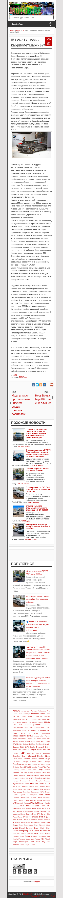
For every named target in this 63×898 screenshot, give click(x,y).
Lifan (27, 797)
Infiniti (32, 784)
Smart (36, 828)
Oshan (43, 814)
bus (44, 750)
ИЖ (14, 716)
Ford (48, 767)
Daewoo (27, 759)
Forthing (15, 770)
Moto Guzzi (41, 808)
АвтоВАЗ (16, 711)
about (30, 735)
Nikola (36, 811)
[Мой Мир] (44, 384)
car (25, 377)
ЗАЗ (48, 714)
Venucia (22, 839)
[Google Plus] (51, 384)
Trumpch (34, 836)
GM (21, 773)
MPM (48, 808)
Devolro (33, 761)
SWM (48, 831)
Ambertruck (22, 738)
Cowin (15, 759)
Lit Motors (46, 797)
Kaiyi (28, 789)
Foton (29, 770)
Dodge (47, 761)
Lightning (33, 797)
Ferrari (40, 767)
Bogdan (32, 747)
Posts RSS (35, 896)
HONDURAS (45, 778)
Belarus (26, 744)
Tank (14, 833)
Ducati (27, 764)
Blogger (36, 882)
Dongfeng (17, 764)
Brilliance (26, 750)
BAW (15, 744)
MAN (14, 803)
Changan (46, 753)
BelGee (32, 744)
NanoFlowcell (28, 811)
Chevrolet (32, 756)
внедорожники (37, 714)
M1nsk (39, 800)
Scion (21, 825)
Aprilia (39, 738)
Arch (48, 738)
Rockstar (47, 820)
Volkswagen (23, 842)
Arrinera (15, 741)
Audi (32, 741)
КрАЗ (23, 719)
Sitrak (48, 825)
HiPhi (32, 778)
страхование (39, 727)
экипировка (46, 733)
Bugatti (33, 750)
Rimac (40, 820)
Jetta (15, 789)
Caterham (30, 753)
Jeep (37, 786)
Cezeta (38, 753)
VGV (42, 839)
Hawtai (47, 775)
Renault (27, 819)
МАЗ (48, 719)
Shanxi (31, 825)
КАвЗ (24, 716)
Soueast (15, 831)
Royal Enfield (35, 822)
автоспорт (26, 711)
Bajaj (48, 741)
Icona (27, 784)
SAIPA (47, 822)
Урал (15, 733)
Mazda (34, 803)
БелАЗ (15, 714)
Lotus (27, 800)
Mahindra (46, 800)
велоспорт (26, 714)
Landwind (16, 797)
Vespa (37, 839)
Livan (14, 800)
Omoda (29, 814)
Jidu (24, 789)
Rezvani (34, 820)
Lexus (22, 797)
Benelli (41, 744)
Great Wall (46, 773)
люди (44, 719)
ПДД (20, 725)
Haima (15, 775)
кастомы (39, 716)
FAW (27, 767)
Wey (43, 842)
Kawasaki (35, 789)
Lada (15, 794)
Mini (48, 806)
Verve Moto (30, 839)
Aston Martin (24, 741)
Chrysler (40, 756)
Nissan (43, 811)
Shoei (36, 825)
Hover (31, 781)
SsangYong (23, 831)
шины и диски (29, 733)
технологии (17, 730)
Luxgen (33, 800)
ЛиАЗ (39, 719)
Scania (15, 825)
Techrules (30, 833)
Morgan (28, 808)
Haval (42, 775)
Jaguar (31, 786)
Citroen (47, 756)
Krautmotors (35, 792)
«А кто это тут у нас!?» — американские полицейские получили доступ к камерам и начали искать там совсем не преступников (38, 652)
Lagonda (23, 795)
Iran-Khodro (39, 784)
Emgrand (33, 764)
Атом (48, 711)
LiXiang (21, 800)
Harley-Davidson (32, 775)
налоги (40, 722)
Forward (22, 770)
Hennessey (17, 778)
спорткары (28, 727)
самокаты (47, 725)
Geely (40, 770)
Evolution (16, 767)
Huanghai (39, 781)
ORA (38, 814)
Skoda (15, 828)
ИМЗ (18, 716)
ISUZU (47, 784)
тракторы (25, 730)
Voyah (38, 842)
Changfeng (16, 756)
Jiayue (20, 789)
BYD (48, 750)
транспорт (34, 730)
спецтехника (18, 727)
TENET (36, 833)
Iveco (15, 786)
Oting (48, 814)
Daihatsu (34, 759)
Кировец (47, 716)
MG (43, 806)
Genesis (16, 773)
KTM (42, 792)
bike (22, 747)
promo (42, 816)
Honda (37, 778)
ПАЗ (14, 725)
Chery (24, 756)
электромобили (19, 736)
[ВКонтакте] (33, 384)
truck (27, 836)
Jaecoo (25, 786)
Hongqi (15, 781)
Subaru (36, 831)
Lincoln (40, 797)
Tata (18, 833)
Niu (49, 811)
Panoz (20, 817)
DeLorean (16, 761)
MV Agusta (17, 811)
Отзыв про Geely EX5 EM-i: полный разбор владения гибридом (37, 599)
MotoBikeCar (28, 894)
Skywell (22, 828)
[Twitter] (37, 384)
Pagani (15, 817)
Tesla (42, 833)
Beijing (20, 744)
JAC (19, 786)
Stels (31, 831)
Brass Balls (17, 750)
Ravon (19, 820)
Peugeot (26, 817)
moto (34, 808)
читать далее (24, 446)
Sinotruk (42, 825)
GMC (26, 773)
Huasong (47, 781)
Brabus (47, 747)
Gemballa (47, 770)
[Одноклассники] (40, 384)
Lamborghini (32, 795)
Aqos (44, 738)
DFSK (40, 761)
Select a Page (17, 24)
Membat (47, 803)
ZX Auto (32, 845)
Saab (42, 822)
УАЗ (48, 730)
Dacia (20, 759)
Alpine (15, 738)
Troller (21, 836)
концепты (17, 719)
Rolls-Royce (17, 822)
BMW (21, 377)
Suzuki (43, 831)
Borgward (40, 747)
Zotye (27, 845)
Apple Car (31, 738)
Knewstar (47, 789)
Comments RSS (48, 896)
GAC (34, 770)
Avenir (38, 741)
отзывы (47, 722)
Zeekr (22, 845)
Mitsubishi (17, 808)
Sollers (48, 828)
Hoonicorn (23, 781)
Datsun (41, 759)
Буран (20, 714)
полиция (28, 725)
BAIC (43, 741)
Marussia (20, 803)
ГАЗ (45, 714)
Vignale (47, 839)
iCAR (22, 784)
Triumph (15, 836)
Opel (34, 814)
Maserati (27, 803)
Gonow (30, 773)
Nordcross (16, 814)
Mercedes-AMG (18, 806)
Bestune (16, 747)
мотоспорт (33, 722)
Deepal (48, 759)
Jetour (48, 786)
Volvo (32, 842)
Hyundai (16, 784)
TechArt (23, 833)
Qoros (48, 817)
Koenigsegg (17, 792)
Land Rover (44, 795)
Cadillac (16, 753)
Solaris (42, 828)
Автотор (34, 711)
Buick (39, 750)
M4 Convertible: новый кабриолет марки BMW (28, 43)
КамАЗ (30, 716)
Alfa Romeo (45, 736)
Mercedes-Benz (32, 806)
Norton (22, 814)
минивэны (17, 722)
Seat (26, 825)
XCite (48, 842)
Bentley (47, 744)
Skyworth (29, 828)
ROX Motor (26, 822)
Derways (25, 761)
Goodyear (37, 773)
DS (23, 764)
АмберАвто (42, 711)
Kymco (47, 792)
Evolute (47, 764)
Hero (23, 778)
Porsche (34, 817)
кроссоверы (31, 719)
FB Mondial (33, 767)
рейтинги (37, 725)
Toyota (47, 833)
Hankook (22, 775)
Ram (14, 820)
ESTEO (41, 764)
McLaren (40, 803)
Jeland (42, 786)
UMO (48, 836)
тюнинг (43, 730)
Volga (15, 842)
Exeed (22, 767)
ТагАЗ (48, 727)
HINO (28, 778)
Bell (37, 744)
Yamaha (16, 845)
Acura (36, 736)
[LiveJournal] (48, 384)
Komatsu (26, 792)
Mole (23, 808)
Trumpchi (42, 836)
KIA (41, 789)
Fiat (44, 767)
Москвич (25, 722)
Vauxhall (15, 839)
